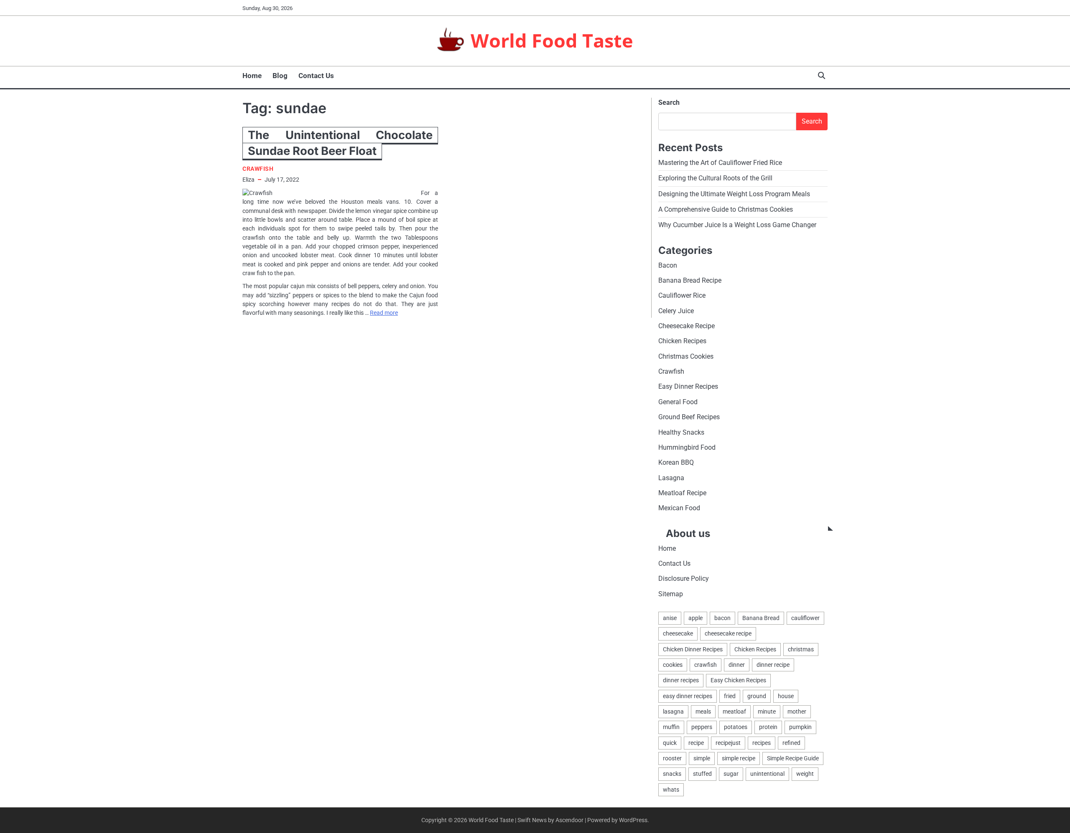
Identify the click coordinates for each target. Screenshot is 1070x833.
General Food (678, 402)
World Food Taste (552, 40)
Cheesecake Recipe (686, 326)
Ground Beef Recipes (689, 417)
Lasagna (671, 478)
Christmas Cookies (685, 356)
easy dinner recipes (687, 696)
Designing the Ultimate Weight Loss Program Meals (734, 194)
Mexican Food (679, 508)
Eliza (248, 179)
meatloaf (734, 711)
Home (252, 75)
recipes (761, 742)
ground (756, 696)
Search (669, 102)
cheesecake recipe (728, 633)
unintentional (767, 773)
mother (796, 711)
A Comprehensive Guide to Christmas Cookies (725, 209)
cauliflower (805, 618)
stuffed (702, 773)
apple (695, 618)
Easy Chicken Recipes (738, 680)
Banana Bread (761, 618)
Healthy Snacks (681, 432)
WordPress (633, 820)
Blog (280, 75)
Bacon (667, 265)
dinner (737, 664)
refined (791, 742)
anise (670, 618)
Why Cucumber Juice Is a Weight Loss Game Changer (737, 225)
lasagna (673, 711)
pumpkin (800, 727)
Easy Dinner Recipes (688, 386)
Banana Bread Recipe (689, 280)
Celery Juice (676, 311)
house (786, 696)
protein (768, 727)
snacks (672, 773)
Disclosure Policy (683, 578)
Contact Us (316, 75)
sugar (731, 773)
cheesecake (678, 633)
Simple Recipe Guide (793, 758)
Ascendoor (569, 820)
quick (670, 742)
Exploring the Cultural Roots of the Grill (715, 178)
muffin (671, 727)
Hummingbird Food (687, 447)
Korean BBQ (676, 462)
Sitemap (670, 594)
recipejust (728, 742)
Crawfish (257, 169)
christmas (801, 649)
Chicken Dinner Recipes (693, 649)
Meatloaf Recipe (682, 493)
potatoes (735, 727)
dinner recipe (773, 664)
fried (730, 696)
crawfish (705, 664)
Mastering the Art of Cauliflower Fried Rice (720, 163)
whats (671, 789)
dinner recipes (681, 680)
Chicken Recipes (682, 341)
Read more (384, 312)
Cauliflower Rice (682, 295)
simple (701, 758)
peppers (701, 727)
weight (805, 773)
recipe (696, 742)
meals (703, 711)
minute (767, 711)
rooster (672, 758)
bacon (722, 618)
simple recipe (738, 758)
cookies (673, 664)
